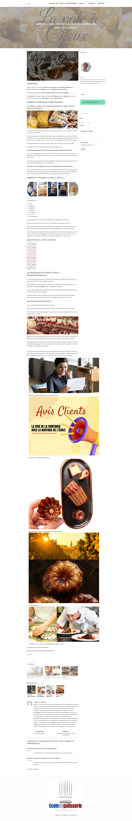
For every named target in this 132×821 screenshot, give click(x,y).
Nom (81, 118)
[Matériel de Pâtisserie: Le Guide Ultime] (35, 670)
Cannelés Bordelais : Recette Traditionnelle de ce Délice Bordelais (45, 532)
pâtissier (29, 89)
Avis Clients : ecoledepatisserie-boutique (39, 458)
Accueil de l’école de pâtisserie (63, 3)
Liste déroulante (84, 142)
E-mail (82, 125)
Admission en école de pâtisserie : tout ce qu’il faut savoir (43, 395)
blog (81, 3)
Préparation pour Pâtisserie (49, 676)
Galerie (101, 3)
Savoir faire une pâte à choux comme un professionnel (66, 26)
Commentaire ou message (86, 131)
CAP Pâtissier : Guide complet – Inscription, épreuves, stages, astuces (46, 644)
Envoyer (83, 149)
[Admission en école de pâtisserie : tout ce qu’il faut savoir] (64, 375)
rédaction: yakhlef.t (40, 702)
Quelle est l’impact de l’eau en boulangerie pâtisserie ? (41, 651)
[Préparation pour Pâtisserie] (52, 670)
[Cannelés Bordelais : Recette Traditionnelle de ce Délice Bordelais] (64, 494)
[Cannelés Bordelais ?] (64, 568)
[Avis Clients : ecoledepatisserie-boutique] (64, 425)
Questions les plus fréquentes (91, 102)
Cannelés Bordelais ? (34, 605)
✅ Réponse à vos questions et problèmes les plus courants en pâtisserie (44, 758)
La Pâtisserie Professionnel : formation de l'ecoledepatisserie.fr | (42, 749)
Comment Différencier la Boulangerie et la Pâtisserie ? (69, 676)
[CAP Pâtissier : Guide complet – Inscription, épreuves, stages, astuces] (64, 624)
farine (36, 131)
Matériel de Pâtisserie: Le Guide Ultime (34, 676)
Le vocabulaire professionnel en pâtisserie (37, 647)
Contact (91, 3)
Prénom (82, 122)
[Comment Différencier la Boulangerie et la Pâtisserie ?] (70, 670)
